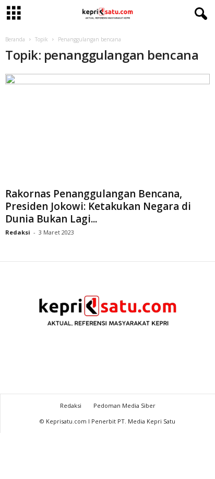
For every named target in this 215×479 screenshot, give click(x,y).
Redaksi (17, 232)
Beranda (15, 39)
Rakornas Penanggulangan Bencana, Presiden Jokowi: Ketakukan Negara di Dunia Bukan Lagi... (98, 206)
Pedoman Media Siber (124, 405)
